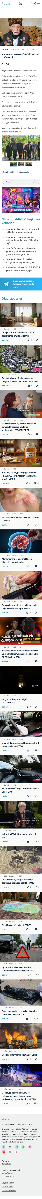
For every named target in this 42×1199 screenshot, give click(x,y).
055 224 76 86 (8, 1176)
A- (3, 64)
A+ (7, 63)
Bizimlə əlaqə (7, 1187)
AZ (33, 3)
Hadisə (5, 661)
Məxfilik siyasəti (9, 1191)
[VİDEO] (21, 453)
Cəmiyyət (6, 386)
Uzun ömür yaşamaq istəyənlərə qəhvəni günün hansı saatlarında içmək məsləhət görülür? (20, 251)
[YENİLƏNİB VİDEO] (21, 631)
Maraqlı (5, 340)
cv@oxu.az (6, 1164)
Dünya (5, 525)
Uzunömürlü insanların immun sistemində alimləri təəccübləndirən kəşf (22, 240)
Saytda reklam (8, 1183)
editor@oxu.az (8, 1173)
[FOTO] (21, 358)
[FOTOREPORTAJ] (21, 404)
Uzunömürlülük (8, 172)
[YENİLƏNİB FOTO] (21, 1075)
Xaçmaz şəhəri (24, 172)
